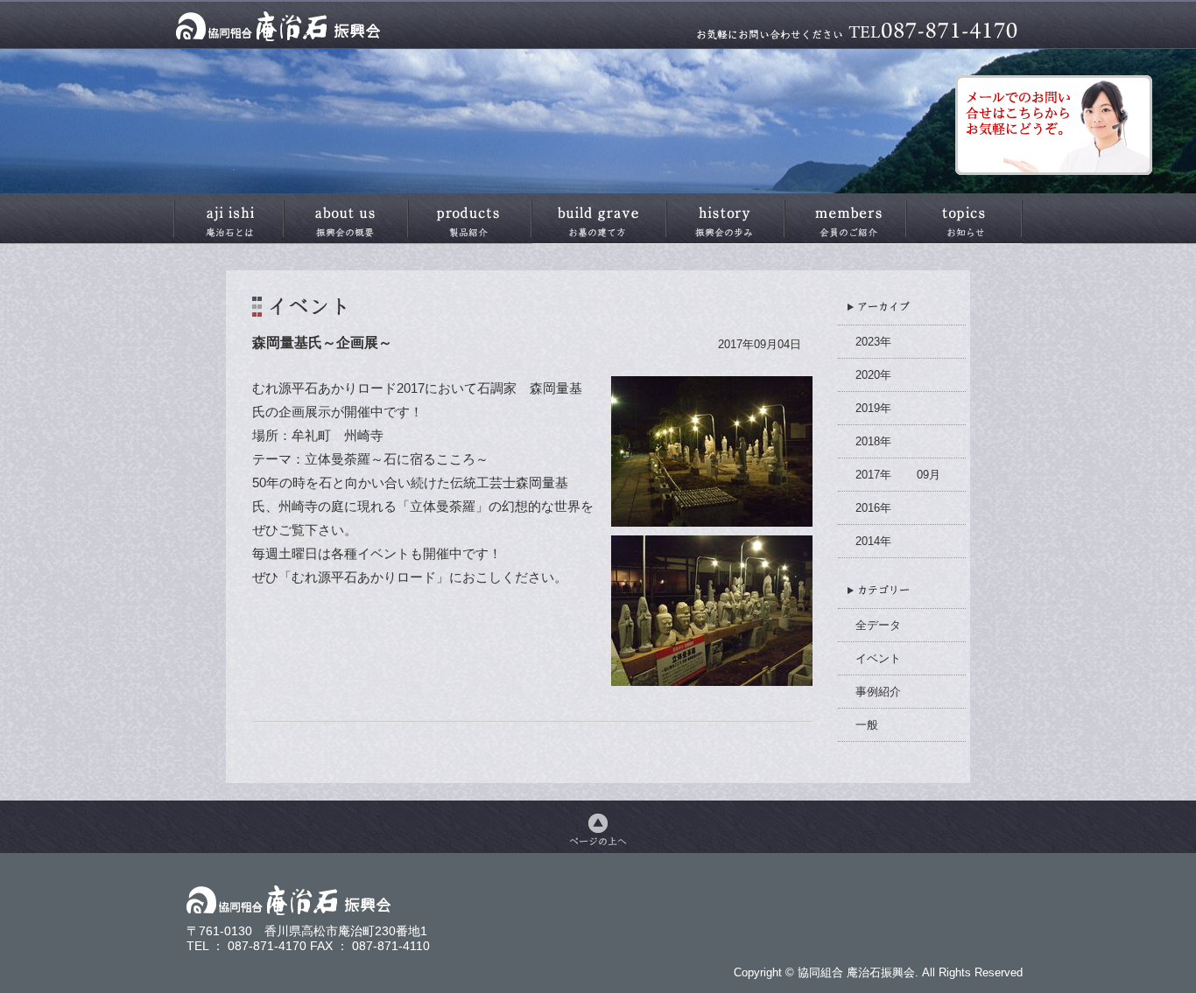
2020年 (873, 374)
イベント (878, 658)
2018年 (873, 441)
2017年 (873, 474)
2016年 (873, 507)
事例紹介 (878, 691)
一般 (866, 724)
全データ (878, 625)
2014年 (873, 541)
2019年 (873, 408)
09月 (928, 474)
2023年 (873, 341)
